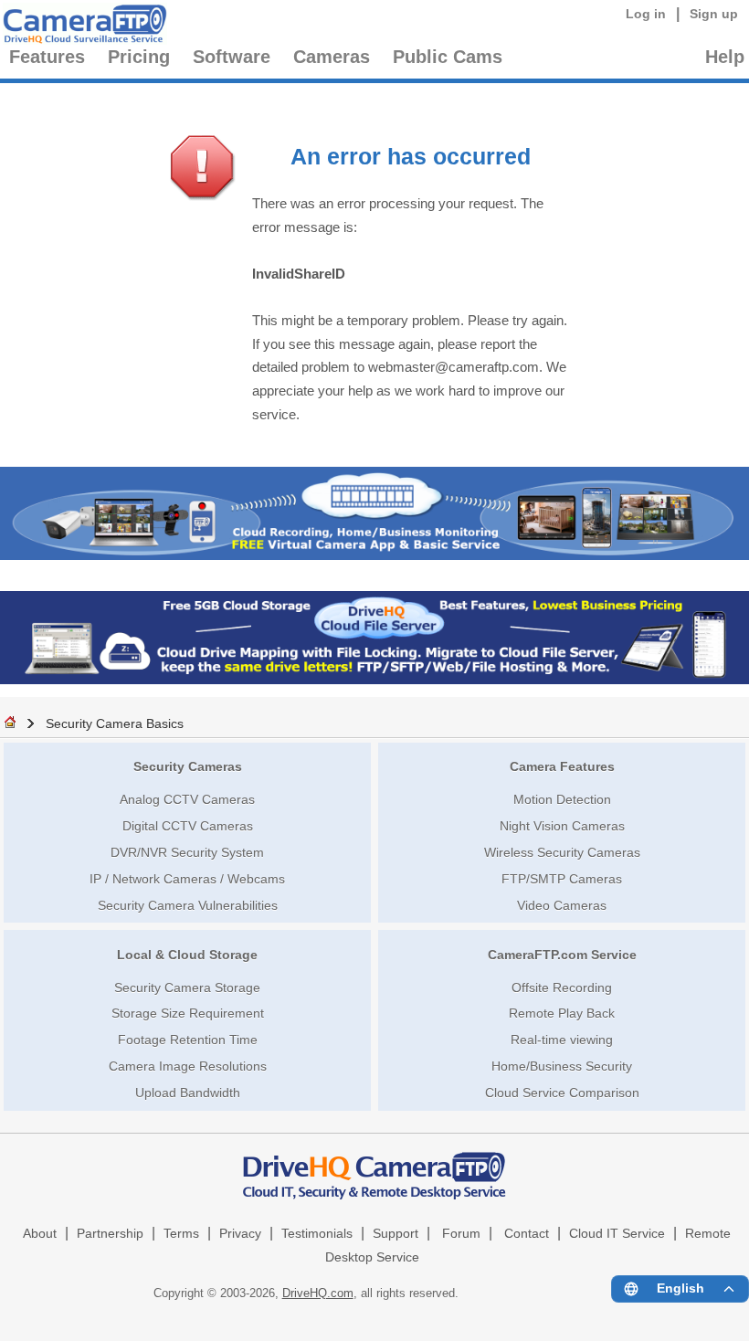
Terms (181, 1234)
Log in (646, 13)
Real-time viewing (562, 1039)
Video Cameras (562, 905)
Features (47, 57)
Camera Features (562, 766)
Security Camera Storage (187, 987)
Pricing (139, 57)
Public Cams (447, 57)
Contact (526, 1234)
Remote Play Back (562, 1013)
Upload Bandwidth (187, 1092)
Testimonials (317, 1234)
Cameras (331, 57)
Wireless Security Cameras (562, 852)
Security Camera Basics (115, 723)
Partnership (110, 1234)
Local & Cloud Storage (187, 954)
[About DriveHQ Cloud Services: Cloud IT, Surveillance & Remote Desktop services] (374, 1167)
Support (395, 1234)
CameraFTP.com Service (562, 954)
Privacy (240, 1234)
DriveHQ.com (317, 1293)
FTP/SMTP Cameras (561, 878)
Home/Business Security (561, 1066)
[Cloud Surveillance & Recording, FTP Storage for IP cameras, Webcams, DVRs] (82, 27)
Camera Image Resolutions (188, 1066)
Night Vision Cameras (562, 825)
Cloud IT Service (617, 1234)
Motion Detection (562, 799)
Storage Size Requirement (187, 1013)
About (40, 1234)
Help (724, 57)
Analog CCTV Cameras (187, 799)
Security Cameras (187, 766)
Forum (461, 1234)
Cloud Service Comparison (562, 1092)
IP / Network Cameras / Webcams (187, 878)
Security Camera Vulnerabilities (188, 905)
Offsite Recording (562, 987)
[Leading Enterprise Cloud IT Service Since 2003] (374, 679)
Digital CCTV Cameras (187, 825)
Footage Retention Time (188, 1039)
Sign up (714, 13)
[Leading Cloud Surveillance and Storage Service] (374, 555)
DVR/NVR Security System (187, 852)
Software (231, 57)
